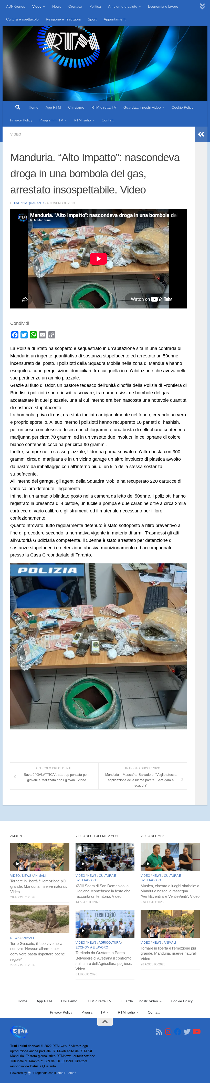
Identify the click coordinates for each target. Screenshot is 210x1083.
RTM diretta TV (103, 107)
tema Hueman (66, 1073)
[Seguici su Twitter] (187, 1031)
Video (36, 6)
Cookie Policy (182, 107)
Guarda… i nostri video (142, 107)
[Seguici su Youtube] (196, 1031)
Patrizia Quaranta (29, 203)
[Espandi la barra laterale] (201, 134)
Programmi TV (51, 120)
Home (33, 107)
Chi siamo (76, 107)
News (56, 6)
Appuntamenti (115, 19)
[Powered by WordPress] (29, 1073)
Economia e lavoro (163, 6)
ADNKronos (15, 6)
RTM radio (82, 120)
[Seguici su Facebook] (177, 1031)
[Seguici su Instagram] (168, 1031)
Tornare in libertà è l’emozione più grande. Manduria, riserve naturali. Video (38, 886)
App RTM (53, 107)
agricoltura (109, 942)
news (26, 875)
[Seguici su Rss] (159, 1031)
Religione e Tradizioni (63, 19)
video (15, 134)
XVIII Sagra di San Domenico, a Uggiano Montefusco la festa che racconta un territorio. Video (103, 891)
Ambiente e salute (122, 6)
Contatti (108, 120)
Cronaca (75, 6)
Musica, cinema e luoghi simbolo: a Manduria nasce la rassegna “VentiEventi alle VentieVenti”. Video (170, 891)
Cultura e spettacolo (22, 19)
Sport (92, 19)
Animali (39, 875)
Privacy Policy (21, 120)
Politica (95, 6)
